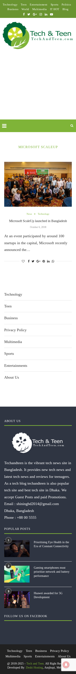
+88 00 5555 (26, 517)
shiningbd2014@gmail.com (37, 504)
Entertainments (15, 365)
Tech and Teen (35, 663)
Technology (10, 4)
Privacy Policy (15, 330)
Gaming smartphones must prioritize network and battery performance (51, 572)
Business (12, 9)
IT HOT (54, 9)
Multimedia (39, 9)
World (25, 9)
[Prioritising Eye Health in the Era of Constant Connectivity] (17, 548)
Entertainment (39, 4)
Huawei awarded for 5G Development (48, 595)
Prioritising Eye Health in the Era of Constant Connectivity (51, 544)
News (29, 214)
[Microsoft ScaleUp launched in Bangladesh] (38, 184)
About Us (11, 377)
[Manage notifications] (66, 664)
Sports (54, 4)
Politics (66, 4)
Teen (24, 4)
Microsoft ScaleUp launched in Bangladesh (38, 221)
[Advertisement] (38, 89)
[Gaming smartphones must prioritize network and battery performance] (17, 574)
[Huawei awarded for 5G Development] (17, 599)
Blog (65, 9)
